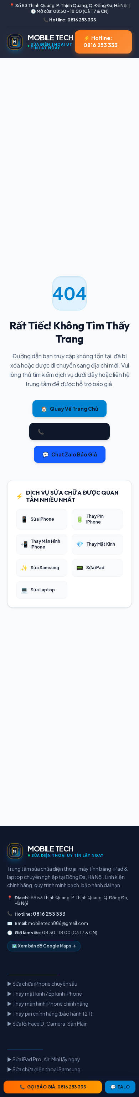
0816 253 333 (49, 913)
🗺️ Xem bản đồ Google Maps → (44, 946)
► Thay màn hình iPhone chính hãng (47, 1003)
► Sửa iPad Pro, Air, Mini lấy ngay (43, 1059)
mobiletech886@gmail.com (58, 923)
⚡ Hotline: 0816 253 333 (100, 42)
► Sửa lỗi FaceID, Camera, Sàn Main (47, 1023)
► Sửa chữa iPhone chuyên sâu (42, 983)
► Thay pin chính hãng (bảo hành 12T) (49, 1013)
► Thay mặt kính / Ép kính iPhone (44, 993)
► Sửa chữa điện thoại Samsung (44, 1069)
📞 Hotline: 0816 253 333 (69, 19)
